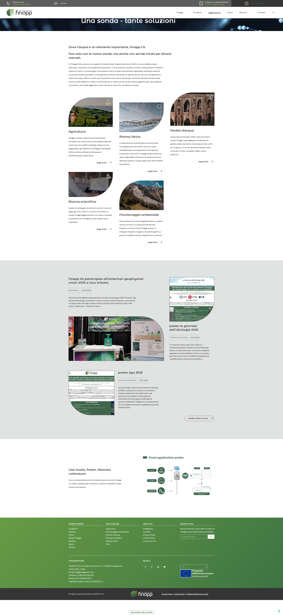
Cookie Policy (149, 538)
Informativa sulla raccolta (141, 612)
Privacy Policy (149, 535)
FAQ (108, 544)
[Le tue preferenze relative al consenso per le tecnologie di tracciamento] (279, 611)
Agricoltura (111, 529)
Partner (72, 547)
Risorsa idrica (112, 541)
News (71, 544)
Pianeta (72, 532)
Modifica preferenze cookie (197, 594)
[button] (103, 162)
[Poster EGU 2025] (91, 393)
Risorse (72, 541)
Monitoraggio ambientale (117, 532)
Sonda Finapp (75, 538)
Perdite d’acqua (113, 535)
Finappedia (148, 529)
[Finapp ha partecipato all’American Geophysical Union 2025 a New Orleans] (116, 339)
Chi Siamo (73, 529)
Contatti (146, 532)
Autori (71, 535)
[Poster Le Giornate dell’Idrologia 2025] (192, 299)
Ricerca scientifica (114, 538)
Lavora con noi (149, 541)
